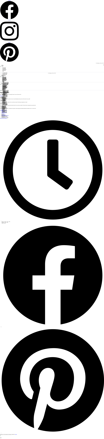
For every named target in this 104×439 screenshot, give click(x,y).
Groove (16, 434)
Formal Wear (4, 107)
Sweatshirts (4, 75)
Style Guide (3, 115)
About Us (3, 96)
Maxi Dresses (5, 104)
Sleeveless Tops (4, 74)
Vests (4, 94)
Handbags (4, 106)
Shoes (3, 109)
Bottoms (4, 97)
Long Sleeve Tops (4, 73)
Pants (4, 99)
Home (2, 65)
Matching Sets (4, 110)
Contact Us (3, 116)
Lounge (4, 108)
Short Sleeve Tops (4, 72)
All (2, 104)
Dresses (4, 102)
